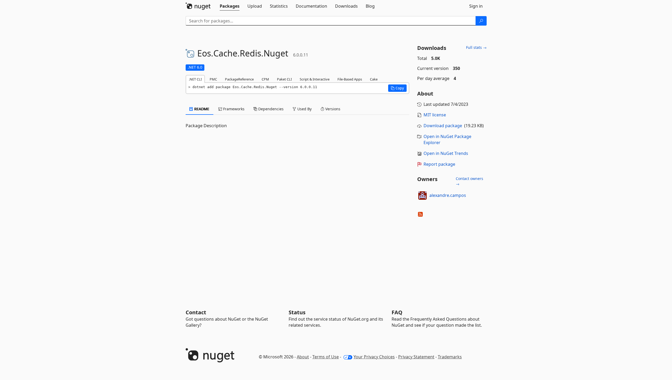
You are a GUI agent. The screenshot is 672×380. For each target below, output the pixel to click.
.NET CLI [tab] (195, 79)
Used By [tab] (304, 108)
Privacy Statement (416, 357)
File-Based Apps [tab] (349, 79)
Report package (439, 164)
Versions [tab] (332, 108)
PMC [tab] (213, 79)
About (303, 357)
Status (297, 312)
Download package (443, 126)
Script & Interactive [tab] (315, 79)
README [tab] (201, 108)
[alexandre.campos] (422, 195)
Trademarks (450, 357)
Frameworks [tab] (233, 108)
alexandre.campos (447, 195)
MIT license (435, 115)
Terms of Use (325, 357)
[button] (397, 88)
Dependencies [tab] (270, 108)
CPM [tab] (265, 79)
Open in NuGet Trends (446, 153)
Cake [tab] (374, 79)
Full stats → (476, 47)
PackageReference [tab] (239, 79)
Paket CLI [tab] (284, 79)
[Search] (481, 21)
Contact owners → (469, 181)
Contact (196, 312)
